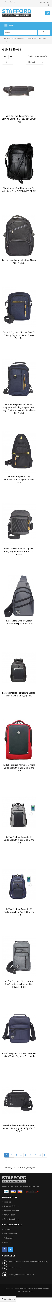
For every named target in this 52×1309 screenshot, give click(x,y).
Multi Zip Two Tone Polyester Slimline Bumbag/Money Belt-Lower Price (19, 119)
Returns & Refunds (11, 1206)
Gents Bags (42, 38)
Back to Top (9, 1299)
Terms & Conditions (11, 1219)
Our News (7, 1229)
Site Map (7, 1242)
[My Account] (40, 2)
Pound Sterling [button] (10, 2)
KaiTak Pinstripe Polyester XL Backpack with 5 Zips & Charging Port (19, 912)
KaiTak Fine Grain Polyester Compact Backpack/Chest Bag (19, 622)
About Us (7, 1202)
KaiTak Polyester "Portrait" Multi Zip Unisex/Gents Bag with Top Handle (19, 1054)
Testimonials (8, 1238)
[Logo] (14, 1179)
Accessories (29, 38)
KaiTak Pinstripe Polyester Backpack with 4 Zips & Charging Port (19, 694)
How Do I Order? (10, 1234)
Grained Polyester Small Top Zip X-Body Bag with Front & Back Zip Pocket (19, 551)
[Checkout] (48, 2)
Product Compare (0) (37, 56)
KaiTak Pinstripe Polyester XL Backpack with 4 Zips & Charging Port (19, 840)
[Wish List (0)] (44, 2)
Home (6, 38)
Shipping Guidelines (12, 1211)
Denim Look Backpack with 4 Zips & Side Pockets (19, 261)
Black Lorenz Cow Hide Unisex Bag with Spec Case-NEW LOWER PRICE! (19, 189)
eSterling (31, 1291)
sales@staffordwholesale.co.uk (22, 1275)
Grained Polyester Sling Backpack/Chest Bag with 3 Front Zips (19, 479)
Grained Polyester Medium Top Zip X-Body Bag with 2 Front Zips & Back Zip (19, 335)
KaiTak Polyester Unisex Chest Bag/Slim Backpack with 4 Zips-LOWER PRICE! (19, 984)
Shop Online (16, 38)
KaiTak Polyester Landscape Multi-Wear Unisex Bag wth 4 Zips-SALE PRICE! (19, 1128)
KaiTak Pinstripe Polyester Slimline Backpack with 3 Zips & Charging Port (19, 767)
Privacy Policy (9, 1215)
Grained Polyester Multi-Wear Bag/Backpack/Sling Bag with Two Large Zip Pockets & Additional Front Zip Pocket (19, 408)
